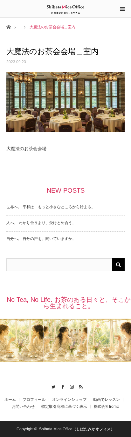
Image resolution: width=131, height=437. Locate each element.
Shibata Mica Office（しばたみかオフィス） (76, 429)
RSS (79, 386)
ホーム (10, 399)
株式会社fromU (107, 406)
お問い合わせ (23, 406)
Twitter (52, 386)
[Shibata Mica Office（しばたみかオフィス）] (65, 8)
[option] (22, 340)
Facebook (61, 386)
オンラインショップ (69, 399)
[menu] (122, 9)
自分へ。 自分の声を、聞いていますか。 (41, 238)
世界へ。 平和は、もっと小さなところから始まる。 (50, 207)
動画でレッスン (106, 399)
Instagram (70, 386)
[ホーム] (8, 26)
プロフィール (34, 399)
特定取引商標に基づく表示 (64, 406)
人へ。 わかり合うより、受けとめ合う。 (41, 223)
